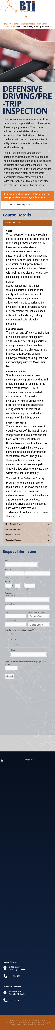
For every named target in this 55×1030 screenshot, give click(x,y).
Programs (13, 24)
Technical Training (27, 24)
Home (5, 24)
